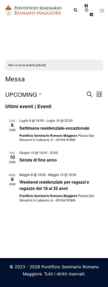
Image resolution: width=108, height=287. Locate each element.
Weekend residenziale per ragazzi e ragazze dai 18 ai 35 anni (54, 185)
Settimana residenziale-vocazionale (54, 128)
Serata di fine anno (38, 160)
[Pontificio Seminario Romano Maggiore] (34, 10)
